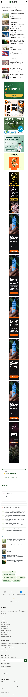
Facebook (8, 615)
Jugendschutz (21, 577)
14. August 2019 (13, 58)
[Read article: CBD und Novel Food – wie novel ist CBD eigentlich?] (5, 47)
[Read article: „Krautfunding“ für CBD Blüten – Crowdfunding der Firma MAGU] (5, 70)
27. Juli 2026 (20, 18)
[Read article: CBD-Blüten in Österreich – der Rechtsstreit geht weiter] (5, 28)
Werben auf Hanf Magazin (6, 666)
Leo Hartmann (14, 18)
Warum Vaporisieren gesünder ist (7, 647)
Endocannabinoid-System (9, 577)
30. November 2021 (22, 37)
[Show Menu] (1, 2)
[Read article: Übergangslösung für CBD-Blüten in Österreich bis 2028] (5, 22)
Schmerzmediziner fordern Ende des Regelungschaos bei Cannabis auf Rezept (14, 643)
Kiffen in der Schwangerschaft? (7, 650)
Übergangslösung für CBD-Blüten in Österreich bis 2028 (15, 516)
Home (3, 7)
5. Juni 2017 (21, 71)
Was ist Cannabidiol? (5, 649)
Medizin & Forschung (5, 624)
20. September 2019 (22, 43)
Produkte (15, 683)
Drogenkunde (4, 683)
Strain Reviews (4, 628)
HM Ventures (3, 670)
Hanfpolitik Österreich (12, 7)
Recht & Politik (4, 634)
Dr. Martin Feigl (14, 65)
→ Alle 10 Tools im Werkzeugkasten (10, 477)
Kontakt (16, 694)
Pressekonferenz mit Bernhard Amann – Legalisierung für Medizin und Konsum (13, 529)
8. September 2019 (20, 49)
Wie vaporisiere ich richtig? (6, 645)
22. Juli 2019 (20, 65)
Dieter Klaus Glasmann (15, 56)
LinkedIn (13, 615)
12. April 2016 (20, 77)
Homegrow (6, 571)
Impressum (3, 694)
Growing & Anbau (5, 626)
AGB (13, 694)
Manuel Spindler (14, 37)
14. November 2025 (20, 24)
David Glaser (13, 24)
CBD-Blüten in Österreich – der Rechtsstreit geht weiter (14, 520)
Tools (2, 688)
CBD (13, 571)
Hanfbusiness (16, 580)
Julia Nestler (13, 77)
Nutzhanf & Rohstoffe (6, 630)
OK (25, 660)
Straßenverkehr (7, 580)
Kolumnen (3, 681)
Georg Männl (13, 49)
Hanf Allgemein (17, 681)
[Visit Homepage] (13, 2)
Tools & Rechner (4, 673)
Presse (20, 694)
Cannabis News (4, 622)
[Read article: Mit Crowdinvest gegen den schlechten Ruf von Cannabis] (5, 76)
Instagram (3, 615)
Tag (6, 7)
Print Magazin (16, 686)
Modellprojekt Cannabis (9, 574)
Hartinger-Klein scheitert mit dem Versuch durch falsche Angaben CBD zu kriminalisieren (17, 53)
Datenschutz (9, 694)
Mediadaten (3, 668)
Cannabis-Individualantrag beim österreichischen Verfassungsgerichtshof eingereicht (17, 34)
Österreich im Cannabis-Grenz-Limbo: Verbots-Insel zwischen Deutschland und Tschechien (17, 15)
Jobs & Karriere (4, 671)
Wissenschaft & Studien (6, 636)
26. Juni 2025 (19, 30)
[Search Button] (26, 2)
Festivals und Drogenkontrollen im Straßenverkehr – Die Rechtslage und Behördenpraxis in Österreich (17, 62)
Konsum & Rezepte (5, 632)
